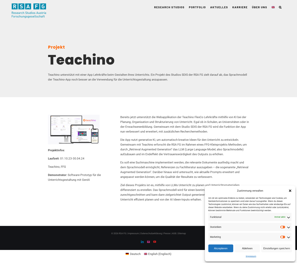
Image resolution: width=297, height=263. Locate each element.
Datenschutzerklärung (151, 233)
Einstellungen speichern (276, 248)
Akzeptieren (220, 248)
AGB (174, 233)
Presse (166, 233)
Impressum (251, 256)
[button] (290, 190)
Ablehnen (247, 248)
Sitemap (182, 233)
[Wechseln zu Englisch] (273, 7)
